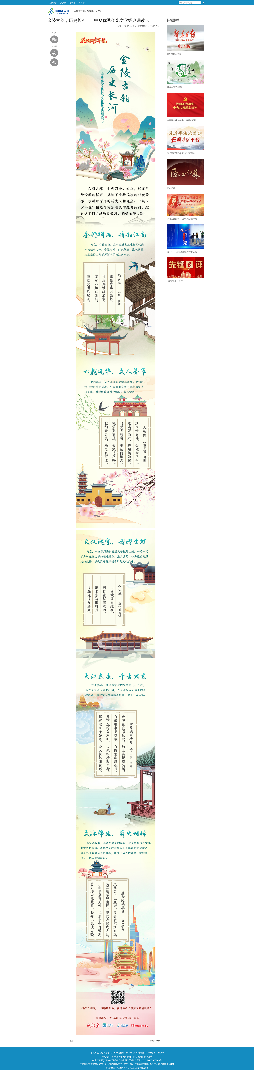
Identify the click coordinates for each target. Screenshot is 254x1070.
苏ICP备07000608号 (152, 1060)
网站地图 (137, 1056)
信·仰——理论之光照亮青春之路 (182, 252)
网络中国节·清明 (174, 87)
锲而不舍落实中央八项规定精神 (181, 120)
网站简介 (106, 1056)
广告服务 (116, 1056)
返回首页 (53, 2)
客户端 (82, 2)
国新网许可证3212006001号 (93, 1064)
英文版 (63, 2)
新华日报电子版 (174, 54)
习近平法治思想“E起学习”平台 (181, 153)
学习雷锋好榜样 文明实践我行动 (182, 219)
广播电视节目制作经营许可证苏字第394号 (154, 1064)
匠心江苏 (171, 188)
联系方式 (148, 1056)
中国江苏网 (79, 11)
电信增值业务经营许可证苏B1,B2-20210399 (127, 1068)
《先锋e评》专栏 (175, 281)
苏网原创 (91, 11)
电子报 (72, 2)
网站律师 (127, 1056)
